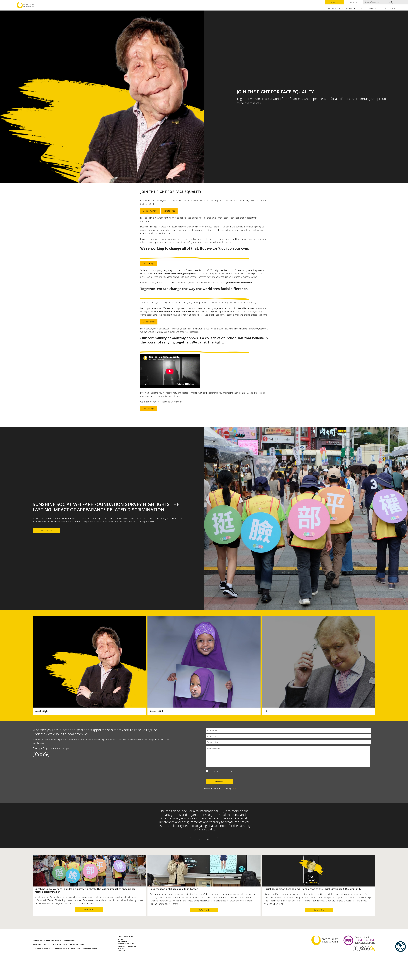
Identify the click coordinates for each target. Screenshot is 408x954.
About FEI (204, 839)
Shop (385, 8)
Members (354, 2)
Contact (393, 8)
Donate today (149, 321)
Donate (334, 2)
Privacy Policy (123, 941)
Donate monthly (150, 211)
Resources (361, 8)
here (234, 788)
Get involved (347, 8)
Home (328, 8)
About (335, 8)
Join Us (121, 948)
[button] (400, 946)
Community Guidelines (127, 946)
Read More (46, 530)
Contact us (122, 951)
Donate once (169, 211)
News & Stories (375, 8)
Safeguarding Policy (126, 944)
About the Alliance (125, 937)
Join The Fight (148, 263)
